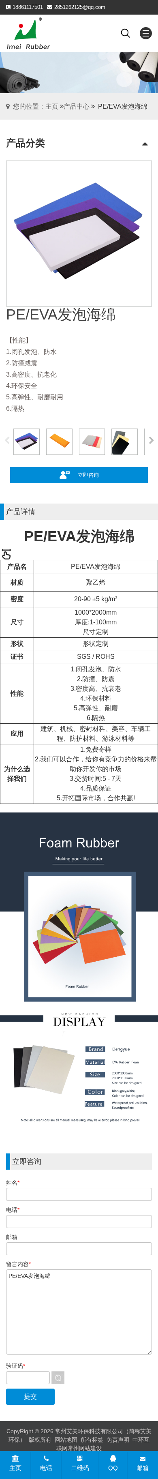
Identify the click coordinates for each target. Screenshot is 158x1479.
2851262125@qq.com (79, 7)
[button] (151, 441)
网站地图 (66, 1439)
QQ (113, 1467)
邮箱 (143, 1467)
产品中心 (77, 106)
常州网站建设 (85, 1448)
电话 (46, 1467)
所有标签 (92, 1439)
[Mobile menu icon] (146, 33)
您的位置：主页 (35, 106)
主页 (15, 1467)
